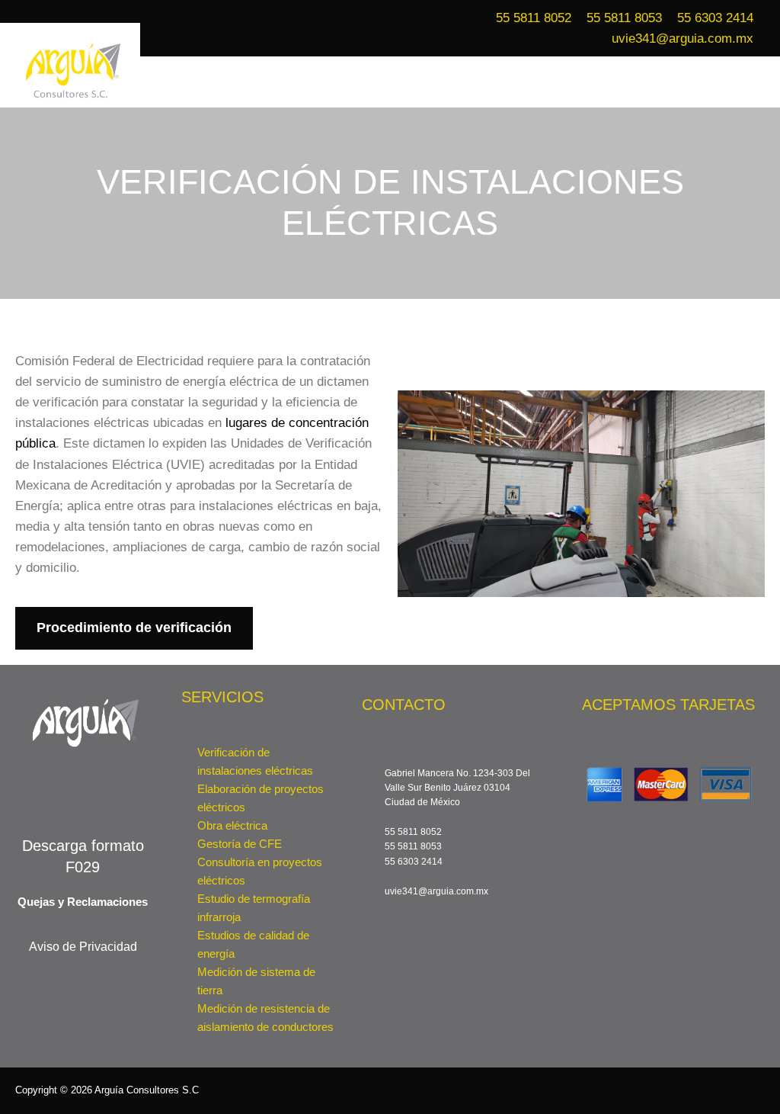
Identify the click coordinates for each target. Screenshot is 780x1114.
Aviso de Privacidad (83, 946)
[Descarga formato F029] (83, 794)
